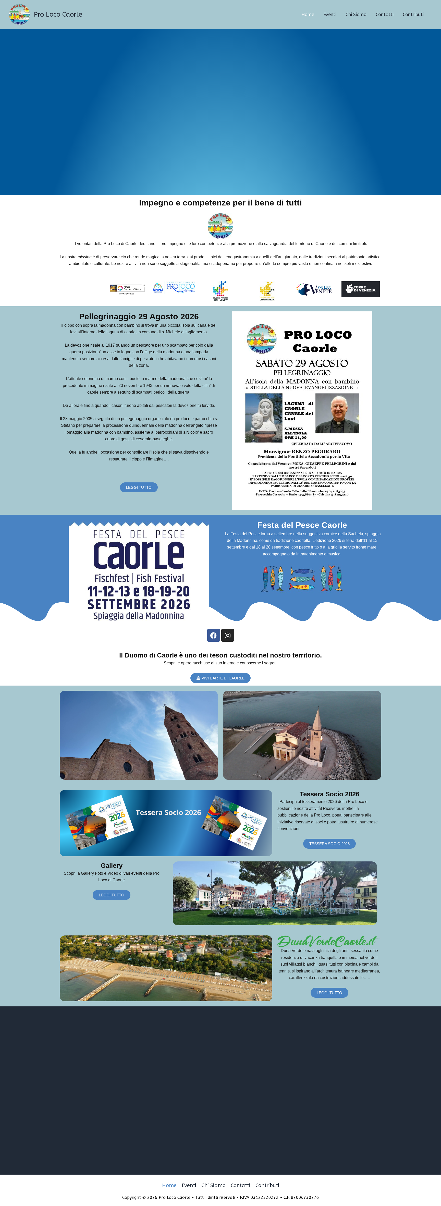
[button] (111, 895)
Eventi (189, 1185)
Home (169, 1185)
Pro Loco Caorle (58, 14)
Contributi (267, 1185)
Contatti (240, 1185)
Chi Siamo (213, 1185)
